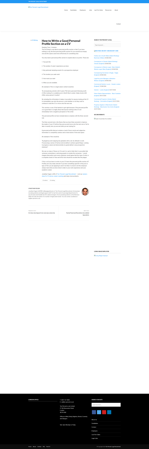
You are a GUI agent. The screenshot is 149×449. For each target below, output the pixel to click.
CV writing (52, 180)
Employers (83, 10)
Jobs (90, 10)
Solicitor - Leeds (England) (101, 90)
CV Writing (35, 40)
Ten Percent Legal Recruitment (113, 446)
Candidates (73, 10)
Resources (108, 10)
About (116, 10)
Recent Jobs (114, 51)
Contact (118, 24)
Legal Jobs (95, 438)
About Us (94, 419)
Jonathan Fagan (34, 188)
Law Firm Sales (98, 10)
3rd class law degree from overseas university (41, 213)
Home (66, 10)
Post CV (48, 446)
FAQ (44, 446)
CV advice (45, 180)
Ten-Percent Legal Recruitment (66, 174)
